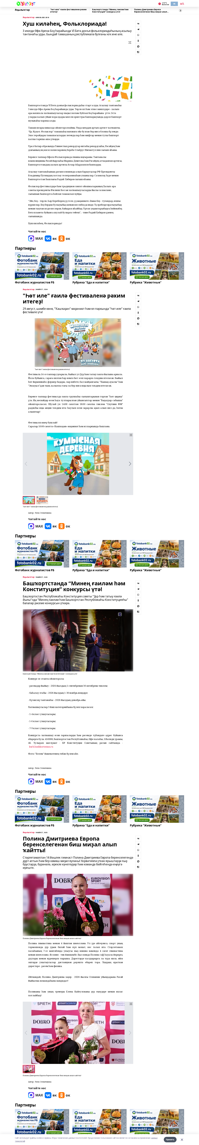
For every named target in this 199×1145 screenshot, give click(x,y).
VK (174, 3)
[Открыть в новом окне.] (35, 238)
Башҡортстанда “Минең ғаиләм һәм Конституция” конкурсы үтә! (110, 10)
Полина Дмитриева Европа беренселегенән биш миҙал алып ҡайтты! (150, 10)
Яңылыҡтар (22, 9)
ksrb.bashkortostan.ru (41, 746)
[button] (130, 464)
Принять (170, 1139)
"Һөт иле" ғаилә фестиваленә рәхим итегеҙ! (68, 10)
